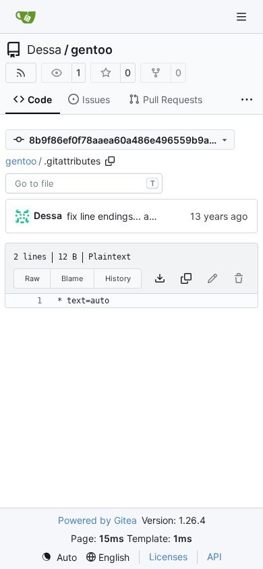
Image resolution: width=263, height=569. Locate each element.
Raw (32, 278)
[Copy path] (110, 161)
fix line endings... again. (119, 216)
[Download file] (160, 278)
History (118, 278)
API (214, 556)
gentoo (92, 50)
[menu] (59, 557)
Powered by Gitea (97, 520)
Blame (72, 278)
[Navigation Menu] (242, 16)
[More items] (247, 100)
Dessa (44, 50)
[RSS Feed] (20, 73)
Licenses (168, 556)
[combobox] (84, 183)
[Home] (26, 17)
